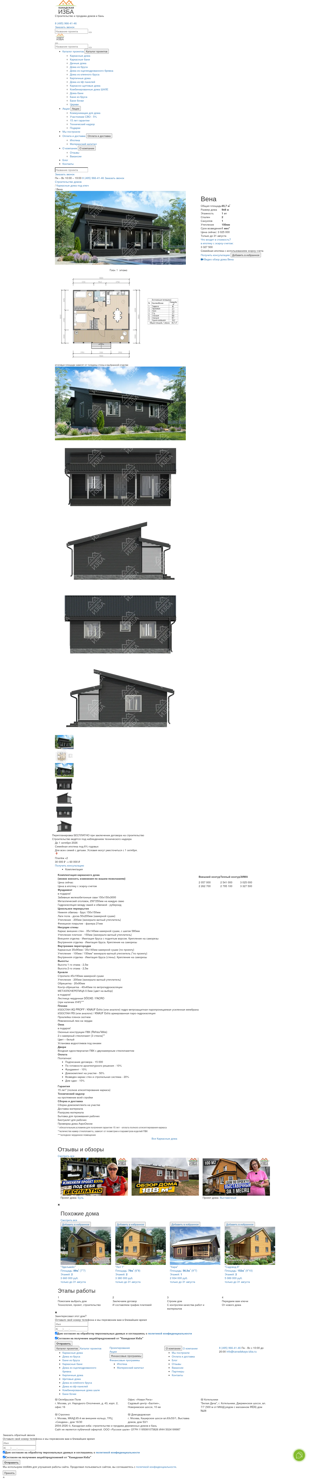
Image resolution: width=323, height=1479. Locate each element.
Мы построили (71, 131)
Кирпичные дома (80, 78)
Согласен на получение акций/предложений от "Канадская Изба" (100, 1338)
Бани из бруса (78, 97)
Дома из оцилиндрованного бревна (91, 70)
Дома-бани (76, 93)
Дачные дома (78, 63)
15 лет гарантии (80, 120)
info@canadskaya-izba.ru (242, 1351)
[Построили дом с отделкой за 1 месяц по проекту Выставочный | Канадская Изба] (235, 1177)
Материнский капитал (83, 144)
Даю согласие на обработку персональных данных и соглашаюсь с (124, 1333)
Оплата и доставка (73, 136)
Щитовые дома (71, 1379)
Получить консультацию (215, 255)
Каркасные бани (80, 59)
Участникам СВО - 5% (83, 116)
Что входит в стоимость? (216, 239)
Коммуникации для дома (85, 113)
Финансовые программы (126, 1356)
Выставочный (228, 1197)
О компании (69, 148)
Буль (81, 1197)
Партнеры (178, 1371)
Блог (65, 160)
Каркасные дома (80, 55)
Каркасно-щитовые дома (85, 85)
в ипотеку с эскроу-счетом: (217, 243)
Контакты (68, 164)
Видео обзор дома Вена (218, 259)
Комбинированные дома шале (81, 1390)
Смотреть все (66, 1156)
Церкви (74, 104)
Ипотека (75, 140)
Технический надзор (82, 124)
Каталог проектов (73, 51)
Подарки (75, 128)
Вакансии (75, 156)
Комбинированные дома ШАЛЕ (89, 89)
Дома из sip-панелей (75, 1386)
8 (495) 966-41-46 (66, 23)
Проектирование (120, 1348)
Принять (9, 1473)
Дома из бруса (79, 67)
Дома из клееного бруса (84, 74)
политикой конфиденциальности (170, 1333)
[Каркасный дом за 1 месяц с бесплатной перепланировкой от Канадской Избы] (93, 1177)
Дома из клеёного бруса (77, 1382)
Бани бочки (77, 100)
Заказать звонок (114, 178)
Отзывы (74, 152)
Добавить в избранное (245, 255)
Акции (66, 108)
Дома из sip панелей (82, 82)
